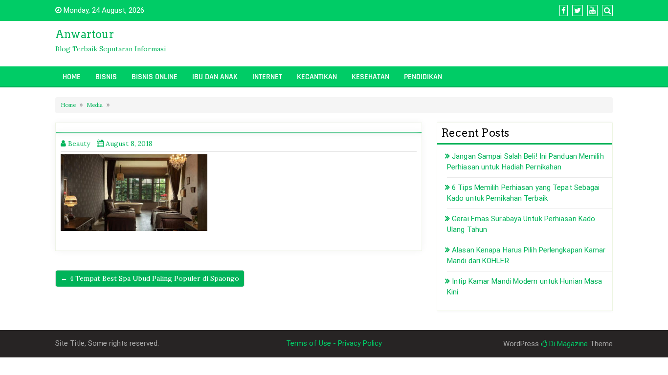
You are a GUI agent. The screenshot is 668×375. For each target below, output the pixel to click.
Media (95, 105)
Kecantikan (317, 77)
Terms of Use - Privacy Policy (334, 343)
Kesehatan (370, 77)
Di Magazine (567, 343)
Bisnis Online (155, 77)
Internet (267, 77)
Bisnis (106, 77)
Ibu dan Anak (215, 77)
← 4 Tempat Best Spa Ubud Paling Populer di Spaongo (150, 278)
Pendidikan (423, 77)
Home (72, 77)
